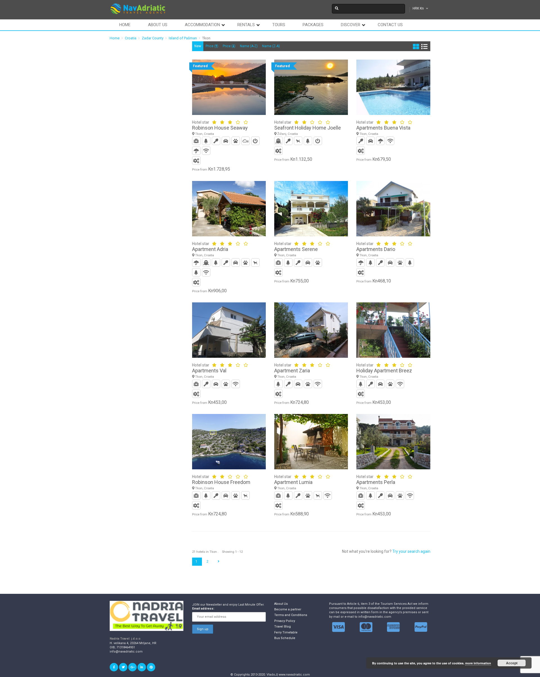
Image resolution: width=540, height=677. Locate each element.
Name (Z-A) (271, 46)
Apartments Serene (296, 249)
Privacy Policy (284, 621)
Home (124, 24)
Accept (512, 662)
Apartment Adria (210, 249)
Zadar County (152, 38)
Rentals (246, 24)
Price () (212, 46)
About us (157, 24)
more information (478, 663)
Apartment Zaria (292, 370)
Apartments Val (209, 370)
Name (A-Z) (249, 46)
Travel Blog (282, 626)
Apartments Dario (375, 249)
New (197, 46)
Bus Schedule (284, 638)
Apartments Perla (375, 482)
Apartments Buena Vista (383, 128)
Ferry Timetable (286, 632)
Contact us (390, 24)
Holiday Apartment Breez (384, 370)
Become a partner (287, 609)
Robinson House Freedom (221, 482)
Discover (350, 24)
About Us (281, 604)
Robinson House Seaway (220, 128)
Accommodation (202, 24)
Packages (313, 24)
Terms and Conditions (290, 615)
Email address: (203, 608)
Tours (278, 24)
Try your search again (411, 551)
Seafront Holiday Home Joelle (307, 128)
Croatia (130, 38)
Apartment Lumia (293, 482)
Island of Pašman (183, 38)
